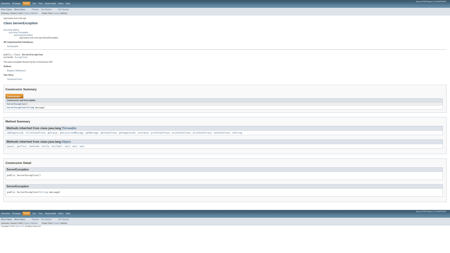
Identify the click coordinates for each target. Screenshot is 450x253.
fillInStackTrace (35, 133)
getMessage (92, 133)
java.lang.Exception (23, 35)
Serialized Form (14, 79)
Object (66, 141)
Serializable (12, 46)
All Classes (63, 9)
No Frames (46, 9)
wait (67, 146)
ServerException (16, 104)
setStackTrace (222, 133)
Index (60, 3)
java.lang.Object (11, 30)
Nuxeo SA (20, 226)
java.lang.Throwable (18, 32)
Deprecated (50, 3)
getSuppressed (127, 133)
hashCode (34, 146)
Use (34, 3)
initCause (143, 133)
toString (237, 133)
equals (10, 146)
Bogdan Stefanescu (16, 70)
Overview (5, 3)
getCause (52, 133)
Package (16, 3)
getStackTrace (109, 133)
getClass (22, 146)
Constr (27, 13)
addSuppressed (15, 133)
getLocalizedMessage (71, 133)
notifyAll (56, 146)
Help (68, 3)
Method (34, 13)
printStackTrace (160, 133)
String (30, 107)
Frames (35, 9)
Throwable (69, 128)
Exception (21, 57)
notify (45, 146)
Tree (40, 3)
